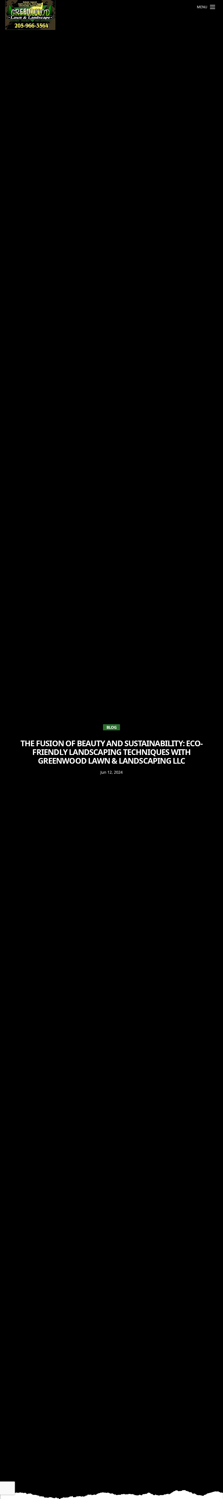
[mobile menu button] (212, 7)
